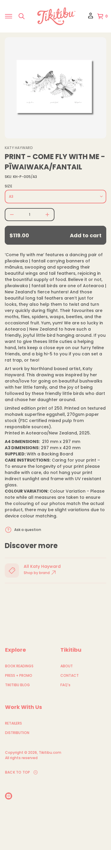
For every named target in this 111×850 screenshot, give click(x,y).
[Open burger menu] (8, 16)
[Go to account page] (90, 17)
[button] (21, 16)
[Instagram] (8, 795)
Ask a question (27, 529)
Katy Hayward (19, 147)
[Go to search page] (21, 16)
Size (8, 186)
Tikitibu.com (50, 752)
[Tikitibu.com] (56, 16)
